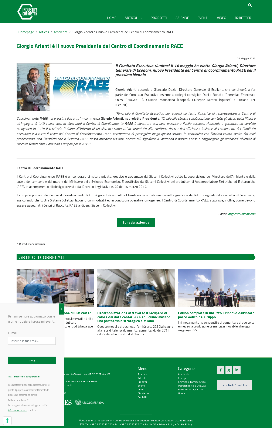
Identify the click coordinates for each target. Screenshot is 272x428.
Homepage (26, 31)
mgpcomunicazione (241, 213)
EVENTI (202, 17)
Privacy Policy (166, 424)
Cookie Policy (184, 424)
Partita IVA (150, 424)
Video (141, 389)
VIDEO (221, 17)
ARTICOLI (132, 17)
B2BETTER (243, 17)
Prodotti (142, 382)
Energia (182, 378)
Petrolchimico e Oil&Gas (192, 386)
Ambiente (61, 31)
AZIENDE (182, 17)
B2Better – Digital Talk (191, 389)
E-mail (12, 332)
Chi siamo (143, 393)
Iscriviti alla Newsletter (234, 385)
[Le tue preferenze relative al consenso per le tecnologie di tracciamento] (7, 421)
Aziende (142, 374)
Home (111, 17)
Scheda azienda (136, 222)
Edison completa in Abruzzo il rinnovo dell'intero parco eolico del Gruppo (216, 315)
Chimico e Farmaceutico (192, 382)
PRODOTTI (159, 17)
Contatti (142, 397)
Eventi (141, 386)
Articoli (44, 31)
